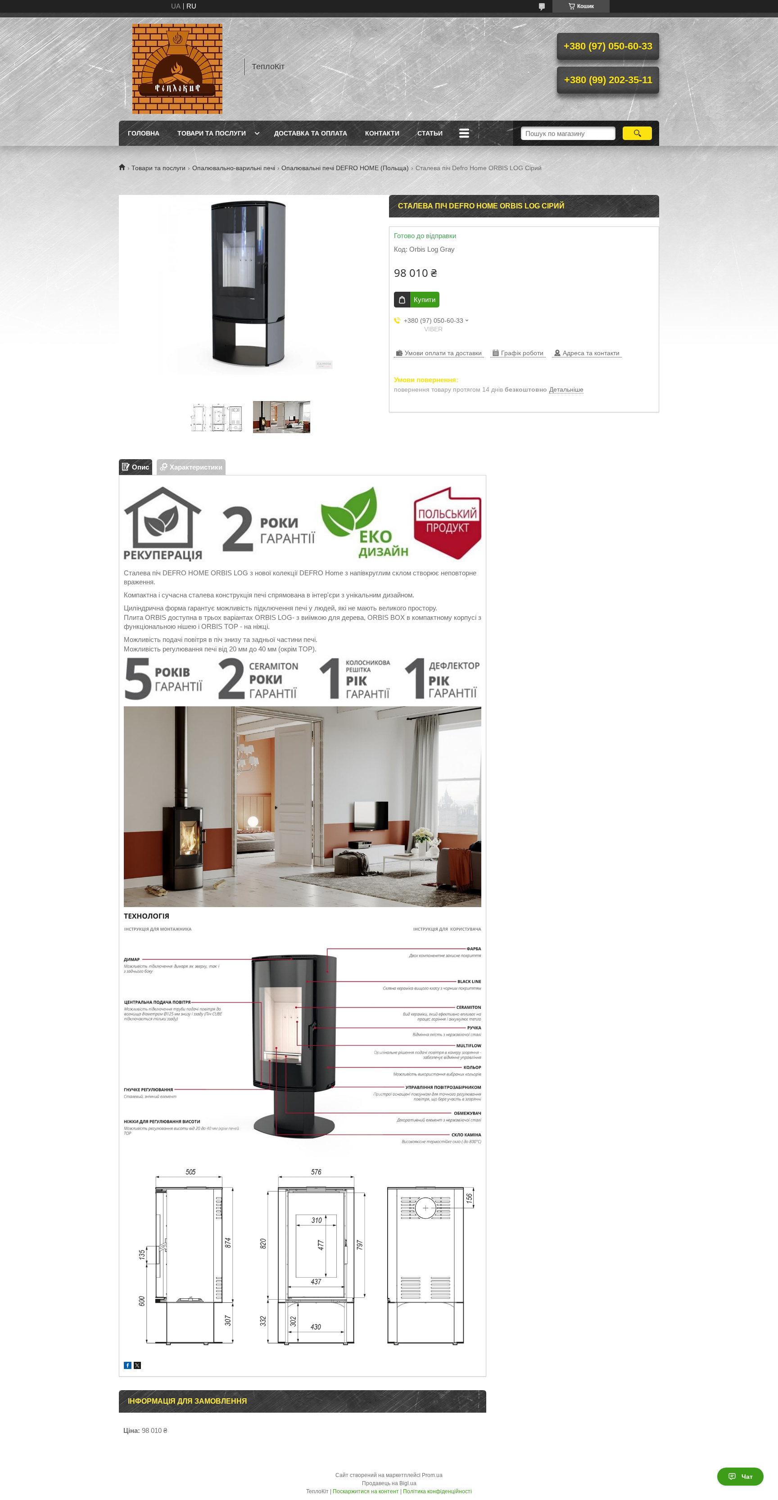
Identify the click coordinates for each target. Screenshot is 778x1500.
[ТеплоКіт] (177, 66)
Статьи (430, 133)
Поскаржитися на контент (366, 1491)
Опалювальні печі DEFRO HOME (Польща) (345, 168)
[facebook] (127, 1366)
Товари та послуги (211, 133)
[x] (137, 1366)
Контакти (382, 133)
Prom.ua (432, 1475)
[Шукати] (637, 133)
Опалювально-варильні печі (233, 168)
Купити (424, 299)
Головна (143, 133)
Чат (747, 1476)
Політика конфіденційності (437, 1491)
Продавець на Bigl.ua (389, 1483)
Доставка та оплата (310, 133)
